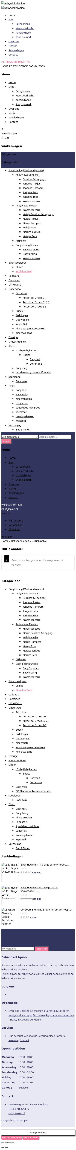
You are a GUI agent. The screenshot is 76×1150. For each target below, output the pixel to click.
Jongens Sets (30, 192)
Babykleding (30, 254)
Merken (12, 46)
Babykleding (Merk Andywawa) (26, 170)
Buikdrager (22, 315)
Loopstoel (22, 403)
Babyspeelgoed (17, 263)
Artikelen (21, 241)
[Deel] (9, 1142)
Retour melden (46, 1036)
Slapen (12, 346)
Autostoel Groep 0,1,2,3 (36, 302)
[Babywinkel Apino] (13, 3)
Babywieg (21, 368)
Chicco (19, 267)
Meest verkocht (25, 28)
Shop (11, 19)
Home (12, 15)
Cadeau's (13, 276)
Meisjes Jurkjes (31, 232)
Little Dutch (15, 285)
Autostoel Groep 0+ (34, 298)
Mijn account (15, 521)
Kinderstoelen (24, 399)
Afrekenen (14, 529)
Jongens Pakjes (31, 184)
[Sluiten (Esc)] (12, 1142)
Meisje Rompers (32, 223)
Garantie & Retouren (57, 1011)
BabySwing (22, 394)
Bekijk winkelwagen (12, 1138)
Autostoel (21, 293)
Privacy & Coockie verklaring (25, 1020)
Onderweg (14, 289)
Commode (36, 364)
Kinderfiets (22, 324)
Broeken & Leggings (34, 179)
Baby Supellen (31, 249)
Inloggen (6, 536)
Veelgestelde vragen (20, 1015)
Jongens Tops (30, 197)
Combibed (14, 280)
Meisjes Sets (30, 236)
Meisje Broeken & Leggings (38, 214)
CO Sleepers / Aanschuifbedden (33, 372)
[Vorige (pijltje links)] (2, 1147)
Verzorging (14, 425)
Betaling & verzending (32, 1011)
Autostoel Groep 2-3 (34, 306)
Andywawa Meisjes (27, 205)
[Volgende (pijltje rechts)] (6, 1147)
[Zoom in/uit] (2, 1142)
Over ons (13, 41)
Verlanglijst (15, 525)
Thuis (11, 386)
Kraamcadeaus (31, 201)
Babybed (35, 359)
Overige (13, 337)
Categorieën (23, 24)
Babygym (21, 381)
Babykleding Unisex (27, 245)
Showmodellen (17, 342)
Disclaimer (39, 1015)
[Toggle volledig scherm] (6, 1142)
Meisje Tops (29, 227)
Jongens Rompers (33, 188)
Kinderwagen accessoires (30, 328)
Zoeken (6, 441)
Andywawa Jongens (27, 175)
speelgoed (14, 377)
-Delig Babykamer (26, 350)
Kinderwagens (24, 333)
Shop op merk (23, 37)
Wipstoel (21, 421)
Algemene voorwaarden (60, 1015)
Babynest (21, 390)
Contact (13, 55)
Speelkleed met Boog (28, 408)
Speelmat (21, 412)
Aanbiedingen (23, 33)
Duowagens (23, 320)
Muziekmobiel (23, 271)
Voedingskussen (25, 416)
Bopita (26, 355)
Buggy (19, 311)
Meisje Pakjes (30, 219)
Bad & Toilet (23, 429)
